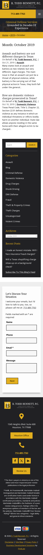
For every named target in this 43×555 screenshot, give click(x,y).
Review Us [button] (21, 471)
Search (32, 145)
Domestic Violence (26, 104)
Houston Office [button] (21, 435)
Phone (9, 335)
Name (9, 322)
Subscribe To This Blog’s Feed (20, 272)
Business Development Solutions (20, 545)
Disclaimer (9, 542)
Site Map (19, 542)
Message (10, 360)
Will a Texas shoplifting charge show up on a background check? (21, 263)
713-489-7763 (18, 13)
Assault (20, 62)
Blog (8, 167)
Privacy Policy (31, 542)
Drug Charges (12, 183)
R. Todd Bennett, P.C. (26, 59)
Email (10, 347)
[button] (39, 14)
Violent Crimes (13, 221)
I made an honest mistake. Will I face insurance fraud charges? (21, 252)
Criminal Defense (14, 172)
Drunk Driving (12, 189)
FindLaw (21, 548)
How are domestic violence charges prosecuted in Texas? (19, 96)
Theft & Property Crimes (18, 205)
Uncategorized (13, 216)
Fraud (8, 199)
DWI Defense (12, 194)
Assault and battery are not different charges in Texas (18, 55)
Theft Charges (13, 210)
